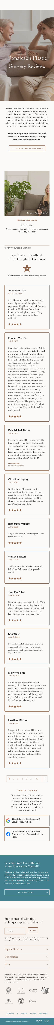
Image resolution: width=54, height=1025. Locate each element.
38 (37, 779)
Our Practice (11, 957)
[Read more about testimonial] (27, 202)
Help (7, 964)
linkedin (24, 1013)
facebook (10, 1013)
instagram (43, 1013)
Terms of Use (47, 1021)
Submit (33, 930)
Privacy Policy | (39, 1021)
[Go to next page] (45, 779)
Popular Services (13, 949)
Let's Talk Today (25, 892)
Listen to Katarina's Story (37, 213)
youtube (33, 1013)
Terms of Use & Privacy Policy (29, 940)
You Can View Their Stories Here (26, 148)
